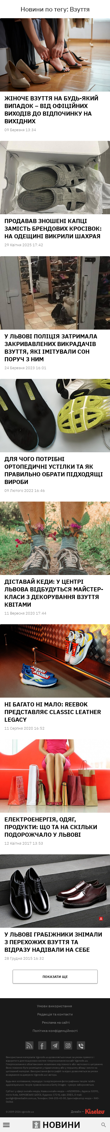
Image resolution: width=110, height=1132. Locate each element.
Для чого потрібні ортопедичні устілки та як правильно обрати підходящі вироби (53, 470)
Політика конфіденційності (55, 1030)
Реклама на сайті (56, 1022)
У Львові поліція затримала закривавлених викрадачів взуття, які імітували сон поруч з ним (50, 347)
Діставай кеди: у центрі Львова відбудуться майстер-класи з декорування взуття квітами (53, 593)
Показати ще (55, 976)
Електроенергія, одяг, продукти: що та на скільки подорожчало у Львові (50, 827)
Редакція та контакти (55, 1014)
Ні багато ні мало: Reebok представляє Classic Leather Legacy (52, 711)
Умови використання (54, 1006)
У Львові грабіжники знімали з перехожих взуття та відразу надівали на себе (53, 942)
